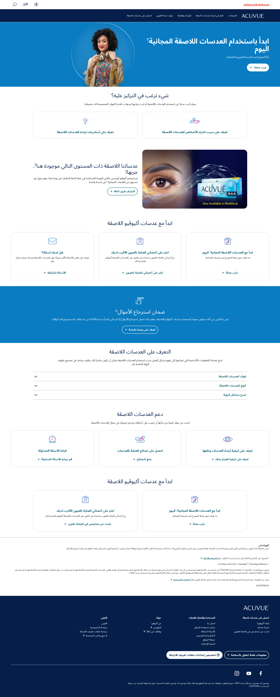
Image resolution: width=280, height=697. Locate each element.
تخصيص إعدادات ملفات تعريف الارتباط (192, 655)
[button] (25, 4)
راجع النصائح (144, 459)
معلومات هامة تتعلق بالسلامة (248, 655)
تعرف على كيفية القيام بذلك (232, 459)
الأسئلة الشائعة (56, 273)
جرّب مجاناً (199, 524)
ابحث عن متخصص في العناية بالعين (89, 524)
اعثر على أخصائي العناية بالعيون (144, 273)
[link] (36, 4)
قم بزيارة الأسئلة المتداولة (56, 459)
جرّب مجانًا (232, 273)
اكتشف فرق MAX (124, 191)
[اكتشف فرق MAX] (194, 179)
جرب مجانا (260, 67)
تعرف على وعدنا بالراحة (142, 330)
